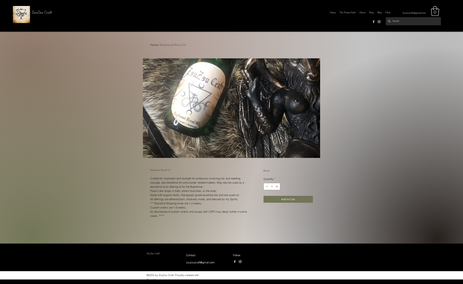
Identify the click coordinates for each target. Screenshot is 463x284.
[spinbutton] (272, 186)
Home (154, 45)
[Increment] (277, 186)
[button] (435, 11)
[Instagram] (379, 21)
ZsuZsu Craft (42, 12)
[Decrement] (266, 186)
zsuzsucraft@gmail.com (414, 13)
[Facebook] (373, 21)
